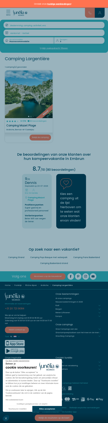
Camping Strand (16, 257)
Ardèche (45, 285)
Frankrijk (18, 285)
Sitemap (35, 412)
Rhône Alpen (31, 285)
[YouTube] (93, 276)
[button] (6, 418)
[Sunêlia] (20, 12)
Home (8, 285)
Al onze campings (64, 298)
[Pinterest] (78, 276)
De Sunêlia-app (69, 412)
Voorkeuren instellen (17, 409)
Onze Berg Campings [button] (65, 336)
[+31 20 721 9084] (89, 12)
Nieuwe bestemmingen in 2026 (69, 302)
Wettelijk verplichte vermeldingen (84, 407)
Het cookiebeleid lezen (14, 400)
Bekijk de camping (40, 137)
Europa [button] (59, 316)
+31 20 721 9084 (14, 308)
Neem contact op (17, 329)
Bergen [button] (59, 309)
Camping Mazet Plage (21, 125)
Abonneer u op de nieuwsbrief (48, 276)
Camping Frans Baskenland (86, 257)
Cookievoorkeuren (50, 412)
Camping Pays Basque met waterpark (48, 257)
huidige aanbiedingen (59, 4)
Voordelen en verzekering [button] (67, 365)
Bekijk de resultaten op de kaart (54, 417)
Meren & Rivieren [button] (63, 312)
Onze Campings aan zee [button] (66, 329)
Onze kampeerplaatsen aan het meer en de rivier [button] (77, 332)
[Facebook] (71, 276)
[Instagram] (85, 276)
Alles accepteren (47, 409)
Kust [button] (57, 305)
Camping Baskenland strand (54, 263)
